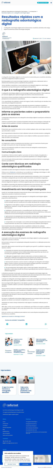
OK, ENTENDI (25, 464)
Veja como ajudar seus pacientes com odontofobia (41, 340)
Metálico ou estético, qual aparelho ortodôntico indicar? (19, 351)
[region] (18, 459)
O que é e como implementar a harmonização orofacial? (40, 351)
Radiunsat (12, 172)
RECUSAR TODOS (12, 464)
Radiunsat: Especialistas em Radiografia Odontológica (15, 11)
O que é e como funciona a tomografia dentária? (18, 341)
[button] (51, 3)
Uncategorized (32, 11)
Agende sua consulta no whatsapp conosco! (13, 316)
